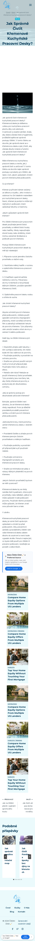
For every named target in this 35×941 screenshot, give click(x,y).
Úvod (8, 908)
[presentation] (9, 840)
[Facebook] (12, 929)
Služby (17, 908)
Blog (12, 912)
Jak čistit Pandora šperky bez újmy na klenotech (26, 860)
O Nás (26, 908)
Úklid (17, 19)
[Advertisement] (17, 71)
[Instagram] (22, 929)
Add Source (25, 936)
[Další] (29, 856)
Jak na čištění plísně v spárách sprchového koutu (9, 806)
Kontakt (21, 912)
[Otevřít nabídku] (30, 5)
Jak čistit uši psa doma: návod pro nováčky (28, 806)
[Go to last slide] (5, 856)
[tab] (13, 879)
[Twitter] (17, 929)
